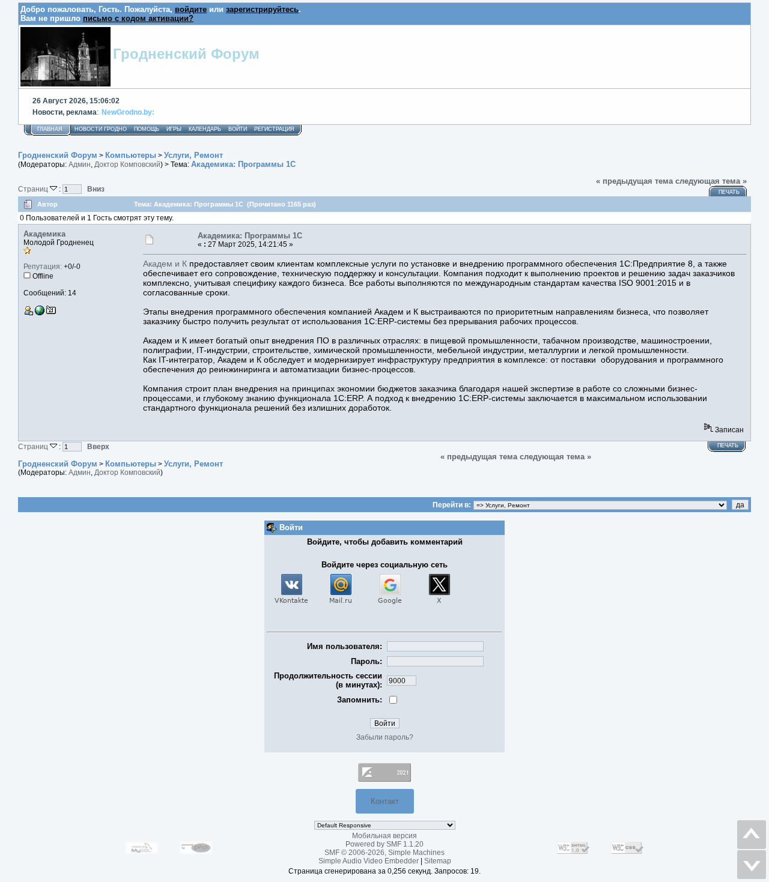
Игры (173, 129)
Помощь (146, 129)
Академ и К (165, 263)
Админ (79, 164)
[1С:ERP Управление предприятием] (39, 313)
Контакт (385, 801)
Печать (729, 192)
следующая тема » (711, 181)
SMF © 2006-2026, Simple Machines (384, 852)
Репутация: (42, 266)
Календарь (205, 129)
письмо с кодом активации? (138, 18)
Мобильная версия (384, 836)
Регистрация (274, 129)
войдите (191, 9)
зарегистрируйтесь (262, 9)
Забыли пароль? (384, 737)
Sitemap (437, 861)
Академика (44, 233)
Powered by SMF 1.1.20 (384, 844)
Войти (237, 129)
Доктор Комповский (127, 164)
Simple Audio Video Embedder (368, 861)
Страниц (34, 189)
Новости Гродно (100, 129)
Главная (49, 129)
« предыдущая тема (634, 181)
